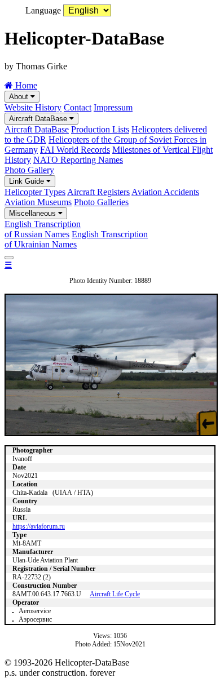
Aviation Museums (38, 202)
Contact (77, 107)
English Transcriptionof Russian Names (43, 229)
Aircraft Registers (98, 192)
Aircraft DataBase (39, 118)
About (19, 96)
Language (43, 10)
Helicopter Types (35, 192)
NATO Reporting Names (78, 160)
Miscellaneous (33, 213)
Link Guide (27, 181)
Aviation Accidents (165, 192)
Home (25, 85)
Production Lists (100, 129)
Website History (33, 107)
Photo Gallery (29, 170)
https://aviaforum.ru (38, 526)
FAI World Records (75, 149)
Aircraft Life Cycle (115, 594)
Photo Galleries (101, 202)
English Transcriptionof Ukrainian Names (76, 239)
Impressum (113, 107)
